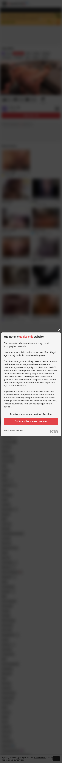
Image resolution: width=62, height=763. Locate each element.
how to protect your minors (15, 431)
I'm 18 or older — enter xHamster (31, 421)
